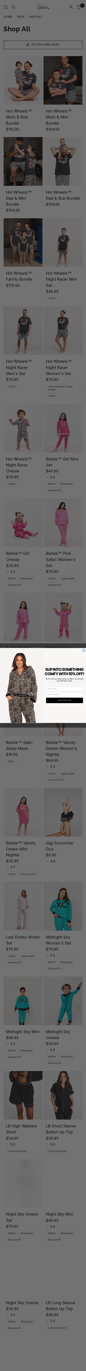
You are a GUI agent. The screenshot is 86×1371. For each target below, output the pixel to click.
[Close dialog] (83, 650)
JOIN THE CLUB (64, 700)
